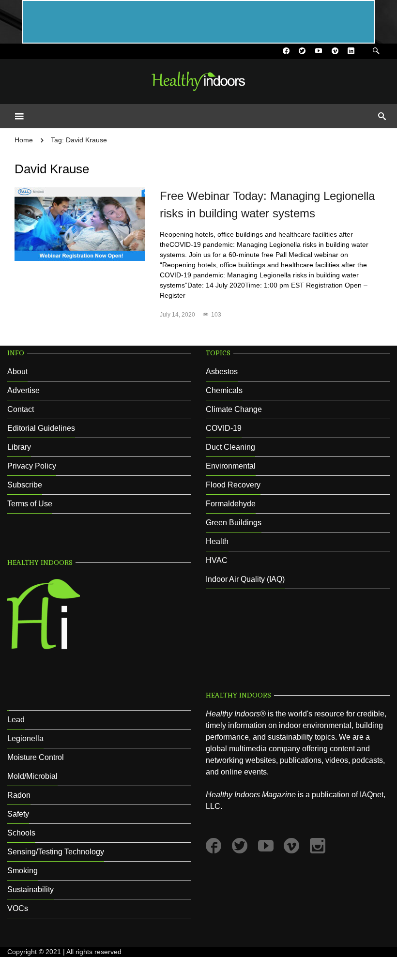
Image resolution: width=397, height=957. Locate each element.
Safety (18, 814)
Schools (21, 833)
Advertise (23, 390)
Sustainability (30, 889)
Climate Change (234, 409)
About (17, 371)
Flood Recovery (233, 485)
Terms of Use (29, 504)
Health (217, 541)
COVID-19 (224, 428)
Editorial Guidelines (41, 428)
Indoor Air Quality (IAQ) (245, 579)
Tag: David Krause (79, 140)
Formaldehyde (231, 504)
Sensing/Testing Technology (55, 852)
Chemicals (224, 390)
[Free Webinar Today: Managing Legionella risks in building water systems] (80, 223)
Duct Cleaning (230, 447)
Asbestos (222, 371)
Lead (16, 719)
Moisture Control (35, 757)
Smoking (22, 870)
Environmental (231, 466)
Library (19, 447)
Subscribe (24, 485)
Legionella (25, 738)
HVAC (217, 560)
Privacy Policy (31, 466)
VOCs (17, 908)
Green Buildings (233, 522)
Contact (20, 409)
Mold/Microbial (32, 776)
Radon (19, 795)
